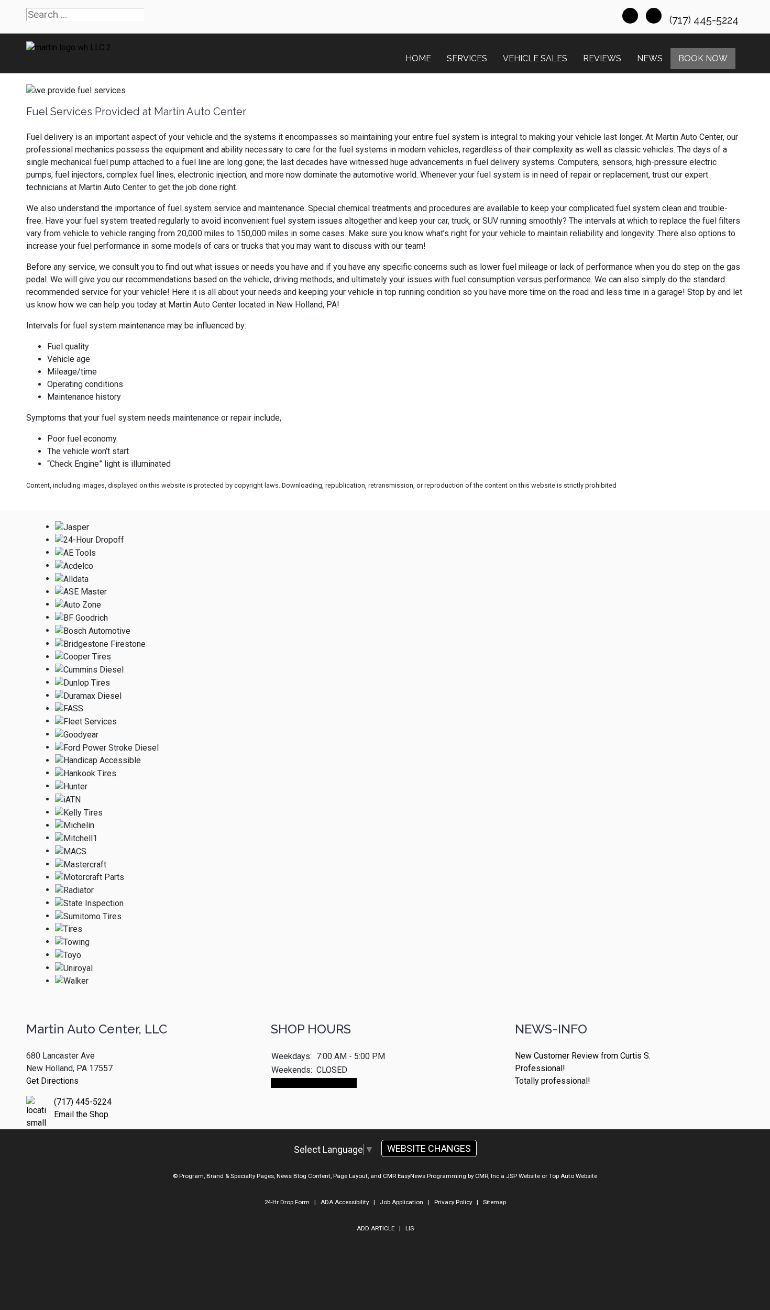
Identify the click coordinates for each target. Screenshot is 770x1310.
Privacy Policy (453, 1202)
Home (418, 58)
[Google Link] (654, 16)
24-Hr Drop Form (287, 1202)
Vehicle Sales (535, 58)
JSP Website (523, 1176)
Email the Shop (81, 1114)
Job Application (401, 1202)
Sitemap (494, 1202)
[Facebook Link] (630, 16)
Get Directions (52, 1081)
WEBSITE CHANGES (429, 1148)
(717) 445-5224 (705, 20)
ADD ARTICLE (375, 1228)
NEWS (650, 58)
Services (467, 58)
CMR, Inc (487, 1176)
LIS (409, 1228)
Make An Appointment (313, 1083)
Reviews (602, 58)
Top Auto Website (573, 1176)
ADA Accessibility (345, 1202)
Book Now (703, 58)
